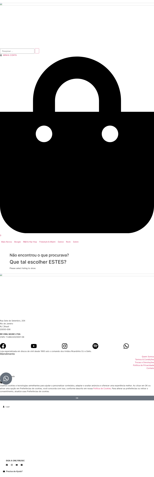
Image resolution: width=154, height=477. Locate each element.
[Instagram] (65, 346)
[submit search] (37, 50)
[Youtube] (34, 346)
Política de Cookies (102, 388)
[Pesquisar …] (17, 51)
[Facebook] (3, 346)
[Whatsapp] (126, 346)
